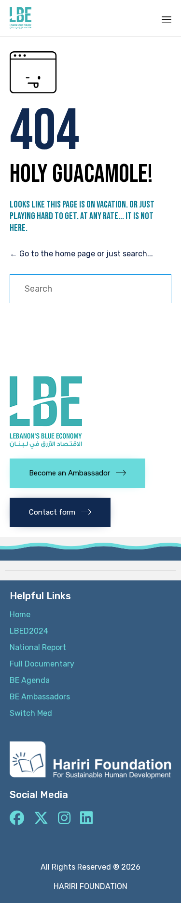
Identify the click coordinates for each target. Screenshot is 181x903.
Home (20, 614)
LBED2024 (29, 631)
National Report (38, 647)
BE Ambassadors (40, 696)
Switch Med (31, 713)
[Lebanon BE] (20, 18)
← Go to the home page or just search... (81, 253)
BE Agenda (30, 680)
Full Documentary (42, 663)
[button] (77, 473)
